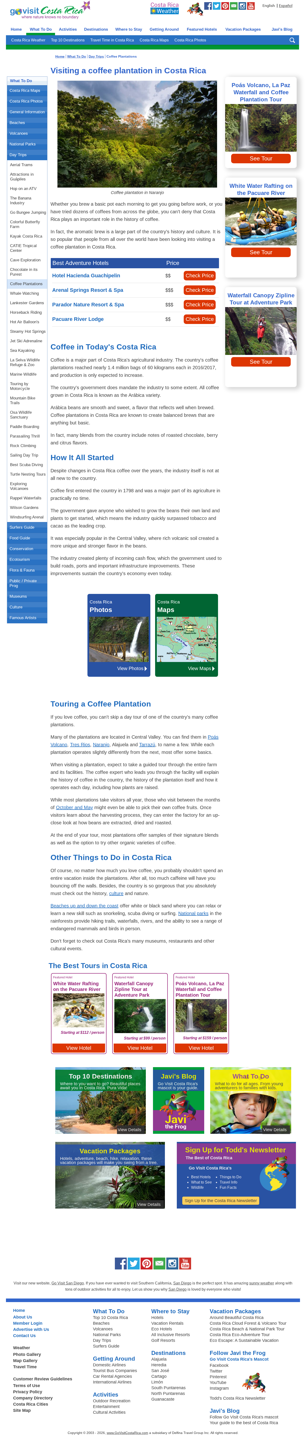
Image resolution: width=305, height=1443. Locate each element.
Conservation (21, 549)
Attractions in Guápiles (22, 176)
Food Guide (20, 538)
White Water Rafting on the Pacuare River (261, 189)
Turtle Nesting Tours (28, 474)
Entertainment (106, 1406)
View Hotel (78, 1048)
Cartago (159, 1376)
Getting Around (164, 29)
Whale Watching (24, 293)
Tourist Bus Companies (115, 1370)
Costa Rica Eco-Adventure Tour (240, 1334)
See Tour (261, 158)
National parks (193, 913)
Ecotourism (20, 559)
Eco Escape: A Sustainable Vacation (244, 1340)
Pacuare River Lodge (78, 319)
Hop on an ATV (23, 188)
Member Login (27, 1323)
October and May (74, 807)
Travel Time (25, 1366)
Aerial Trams (21, 165)
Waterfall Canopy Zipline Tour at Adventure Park (261, 299)
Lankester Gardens (27, 303)
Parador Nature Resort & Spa (88, 305)
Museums (18, 596)
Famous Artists (23, 618)
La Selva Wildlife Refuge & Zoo (25, 362)
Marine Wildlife (23, 374)
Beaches (17, 122)
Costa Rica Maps (154, 40)
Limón (157, 1382)
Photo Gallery (27, 1354)
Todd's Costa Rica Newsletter (237, 1398)
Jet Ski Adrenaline (26, 341)
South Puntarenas (168, 1387)
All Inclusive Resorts (170, 1334)
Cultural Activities (109, 1412)
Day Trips (18, 155)
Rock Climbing (23, 445)
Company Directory (33, 1398)
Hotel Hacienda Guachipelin (86, 276)
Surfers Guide (22, 527)
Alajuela (159, 1359)
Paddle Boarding (24, 426)
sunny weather (261, 1283)
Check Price (200, 276)
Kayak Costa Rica (26, 236)
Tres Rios (80, 744)
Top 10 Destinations (68, 40)
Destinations (96, 29)
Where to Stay (128, 29)
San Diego (182, 1283)
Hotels (157, 1317)
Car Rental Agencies (112, 1376)
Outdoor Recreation (111, 1400)
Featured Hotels (202, 29)
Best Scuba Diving (26, 465)
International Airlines (112, 1382)
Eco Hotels (161, 1329)
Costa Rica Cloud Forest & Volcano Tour (248, 1323)
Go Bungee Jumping (28, 212)
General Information (27, 112)
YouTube (218, 1382)
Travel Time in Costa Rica (112, 40)
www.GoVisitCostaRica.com (127, 1433)
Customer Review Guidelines (42, 1379)
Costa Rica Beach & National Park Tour (247, 1329)
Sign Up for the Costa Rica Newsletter (221, 1200)
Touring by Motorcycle (20, 386)
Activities (68, 29)
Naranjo (101, 744)
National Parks (23, 144)
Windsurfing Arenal (27, 517)
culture (116, 893)
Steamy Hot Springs (28, 331)
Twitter (216, 1371)
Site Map (22, 1410)
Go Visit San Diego (67, 1283)
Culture (16, 607)
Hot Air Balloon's (24, 322)
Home (16, 29)
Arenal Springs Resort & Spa (87, 290)
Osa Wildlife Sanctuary (21, 414)
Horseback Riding (26, 312)
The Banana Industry (20, 200)
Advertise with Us (31, 1329)
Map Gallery (25, 1360)
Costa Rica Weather (28, 40)
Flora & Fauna (22, 570)
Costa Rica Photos (190, 40)
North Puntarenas (168, 1393)
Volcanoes (19, 133)
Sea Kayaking (22, 350)
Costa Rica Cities (30, 1404)
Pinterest (218, 1376)
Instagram (219, 1388)
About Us (22, 1317)
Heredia (158, 1365)
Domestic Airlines (109, 1365)
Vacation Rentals (167, 1323)
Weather (21, 1347)
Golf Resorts (163, 1340)
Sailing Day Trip (24, 455)
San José (160, 1370)
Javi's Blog (282, 29)
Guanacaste (162, 1399)
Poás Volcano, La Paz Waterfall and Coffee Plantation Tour (261, 92)
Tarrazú (147, 744)
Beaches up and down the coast (84, 905)
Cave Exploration (25, 260)
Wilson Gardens (24, 507)
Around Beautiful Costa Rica (237, 1317)
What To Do (41, 29)
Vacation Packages (243, 29)
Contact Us (24, 1335)
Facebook (219, 1365)
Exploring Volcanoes (19, 486)
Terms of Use (26, 1385)
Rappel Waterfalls (25, 498)
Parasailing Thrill (25, 436)
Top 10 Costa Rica (110, 1317)
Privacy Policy (27, 1391)
